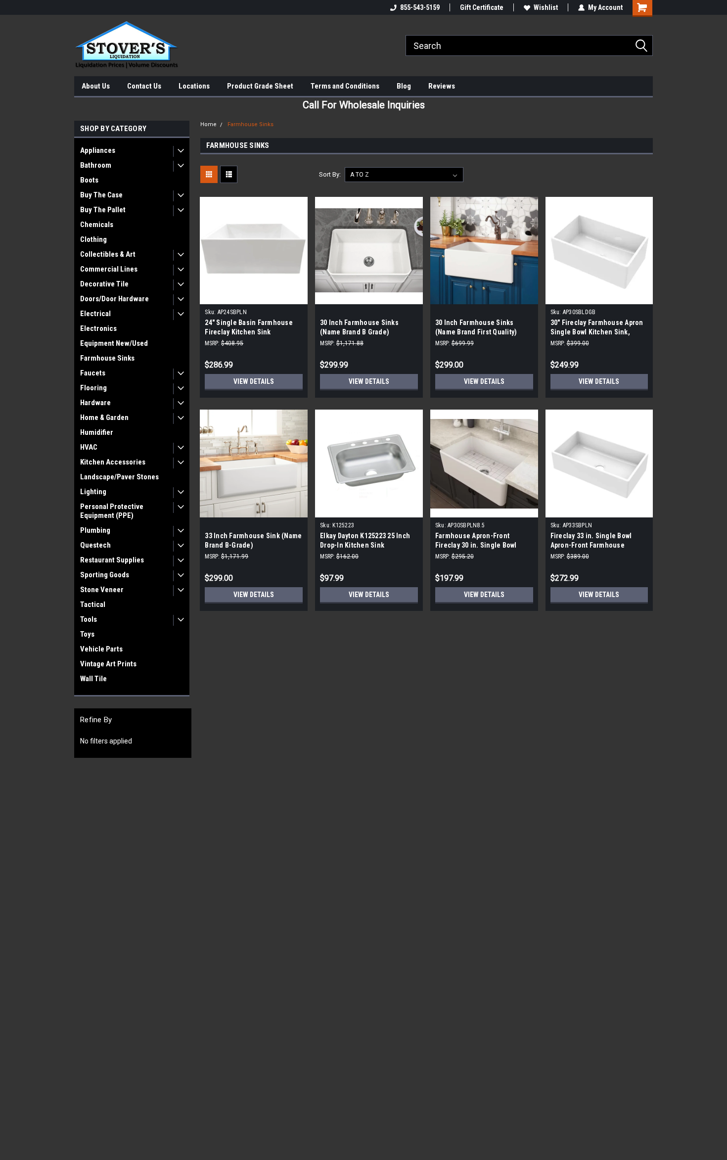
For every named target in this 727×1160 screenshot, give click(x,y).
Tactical (92, 604)
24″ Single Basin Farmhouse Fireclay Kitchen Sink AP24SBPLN (249, 332)
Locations (194, 86)
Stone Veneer (102, 589)
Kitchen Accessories (112, 462)
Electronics (98, 328)
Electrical (95, 313)
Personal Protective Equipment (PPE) (111, 511)
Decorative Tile (104, 283)
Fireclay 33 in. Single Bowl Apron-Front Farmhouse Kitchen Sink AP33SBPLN (591, 545)
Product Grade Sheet (260, 86)
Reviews (441, 86)
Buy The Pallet (103, 209)
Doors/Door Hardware (114, 298)
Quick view (253, 297)
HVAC (88, 447)
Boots (89, 180)
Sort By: (330, 174)
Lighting (93, 491)
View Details (253, 381)
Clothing (93, 239)
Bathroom (95, 165)
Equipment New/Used (114, 343)
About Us (96, 86)
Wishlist (546, 7)
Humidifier (96, 432)
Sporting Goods (104, 574)
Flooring (93, 387)
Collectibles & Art (108, 254)
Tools (88, 619)
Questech (95, 545)
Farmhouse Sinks (107, 358)
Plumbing (95, 530)
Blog (404, 86)
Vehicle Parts (101, 649)
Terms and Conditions (345, 86)
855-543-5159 (420, 7)
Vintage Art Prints (108, 663)
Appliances (97, 150)
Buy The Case (101, 194)
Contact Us (144, 86)
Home (208, 124)
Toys (87, 634)
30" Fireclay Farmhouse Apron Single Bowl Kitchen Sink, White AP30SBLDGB (596, 332)
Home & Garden (104, 417)
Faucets (92, 373)
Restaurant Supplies (112, 560)
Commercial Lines (108, 269)
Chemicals (96, 224)
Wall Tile (93, 678)
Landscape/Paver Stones (119, 476)
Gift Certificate (481, 7)
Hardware (95, 402)
